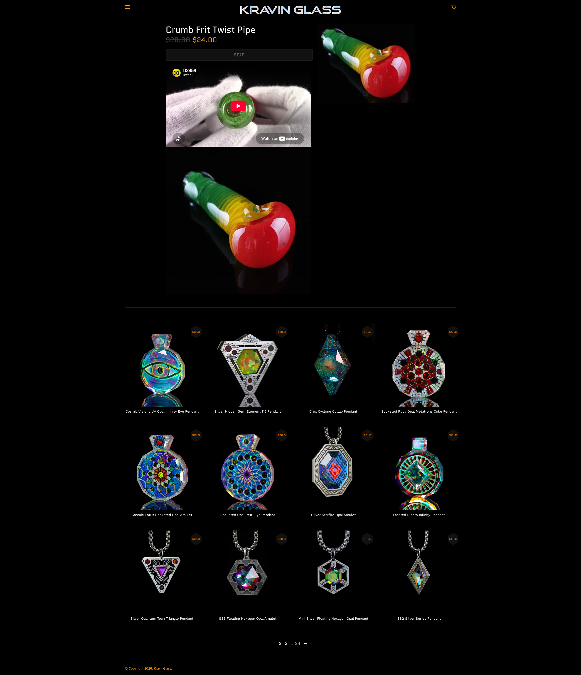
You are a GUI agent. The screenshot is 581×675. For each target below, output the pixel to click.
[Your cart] (453, 7)
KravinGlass (162, 668)
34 (297, 643)
